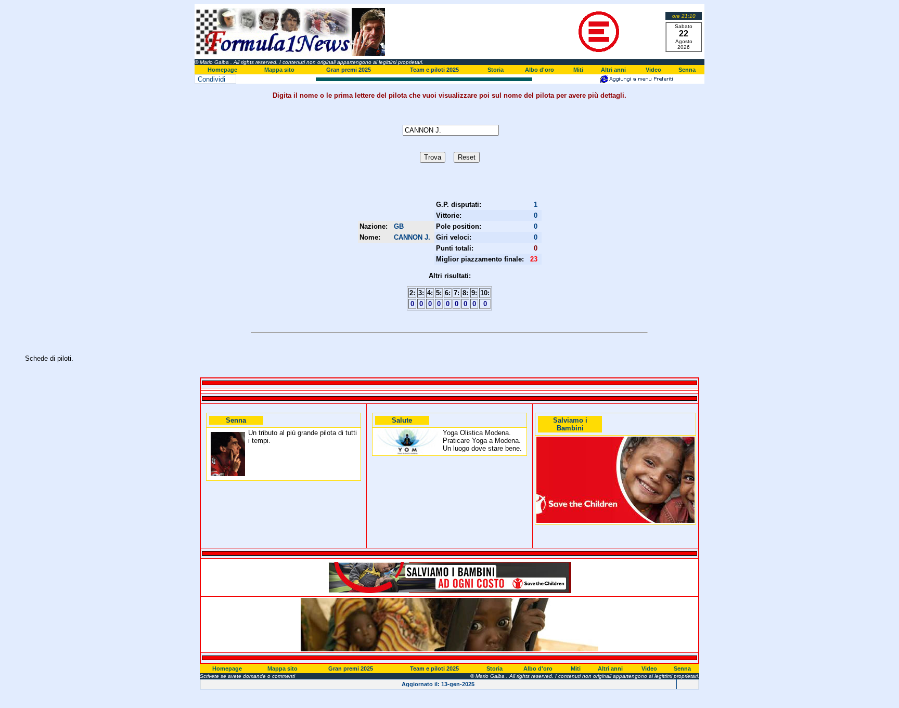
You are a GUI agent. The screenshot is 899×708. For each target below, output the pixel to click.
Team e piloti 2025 (434, 70)
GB (399, 226)
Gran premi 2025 (348, 70)
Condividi (211, 79)
